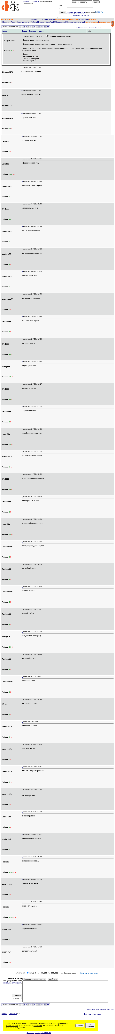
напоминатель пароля (81, 15)
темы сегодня (91, 22)
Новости (5, 22)
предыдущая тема (95, 27)
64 (42, 26)
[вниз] (112, 24)
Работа (34, 22)
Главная (26, 1)
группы (102, 22)
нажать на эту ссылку (12, 983)
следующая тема (82, 27)
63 (39, 26)
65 (45, 26)
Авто (13, 22)
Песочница (35, 1)
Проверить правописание (34, 979)
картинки (50, 19)
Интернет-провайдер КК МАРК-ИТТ (39, 1033)
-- (23, 36)
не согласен (90, 1025)
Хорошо (80, 1026)
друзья (110, 22)
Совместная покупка (75, 22)
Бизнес (41, 22)
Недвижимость (23, 22)
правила (34, 19)
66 (48, 26)
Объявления (59, 22)
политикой (38, 1026)
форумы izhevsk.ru (92, 1014)
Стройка (49, 22)
